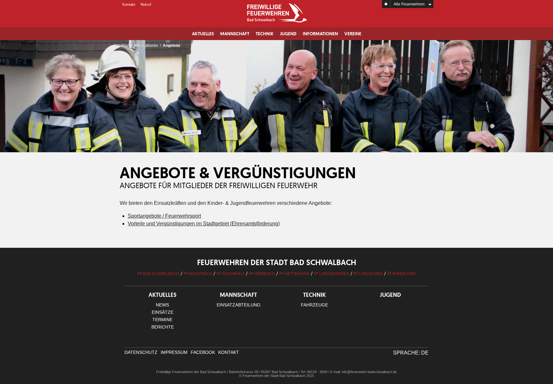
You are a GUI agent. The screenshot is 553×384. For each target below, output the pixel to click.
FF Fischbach (230, 273)
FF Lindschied (368, 273)
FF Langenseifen (331, 273)
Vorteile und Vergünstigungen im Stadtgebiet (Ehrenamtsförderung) (204, 223)
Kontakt (128, 4)
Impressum (174, 352)
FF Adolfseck (198, 273)
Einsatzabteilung (238, 304)
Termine (162, 319)
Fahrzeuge (314, 304)
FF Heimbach (262, 273)
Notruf (145, 4)
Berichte (162, 327)
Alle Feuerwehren (409, 4)
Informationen (320, 34)
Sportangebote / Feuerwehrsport (164, 216)
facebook (203, 352)
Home (386, 4)
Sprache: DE (411, 352)
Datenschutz (140, 352)
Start (125, 45)
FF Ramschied (401, 273)
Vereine (352, 34)
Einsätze (162, 312)
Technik (265, 34)
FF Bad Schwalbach (158, 273)
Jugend (288, 34)
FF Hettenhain (294, 273)
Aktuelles (203, 34)
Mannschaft (234, 34)
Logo (277, 12)
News (162, 304)
